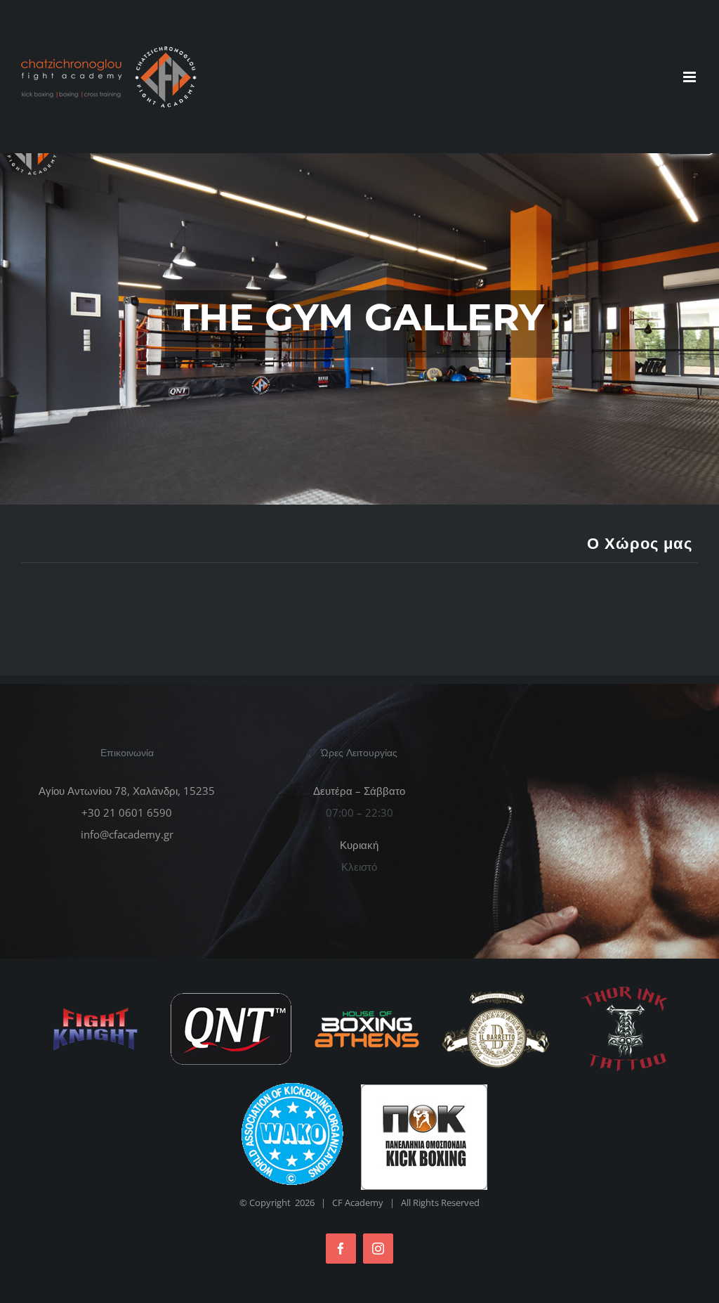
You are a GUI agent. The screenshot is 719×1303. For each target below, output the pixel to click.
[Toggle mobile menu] (690, 77)
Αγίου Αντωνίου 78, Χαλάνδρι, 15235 (127, 791)
